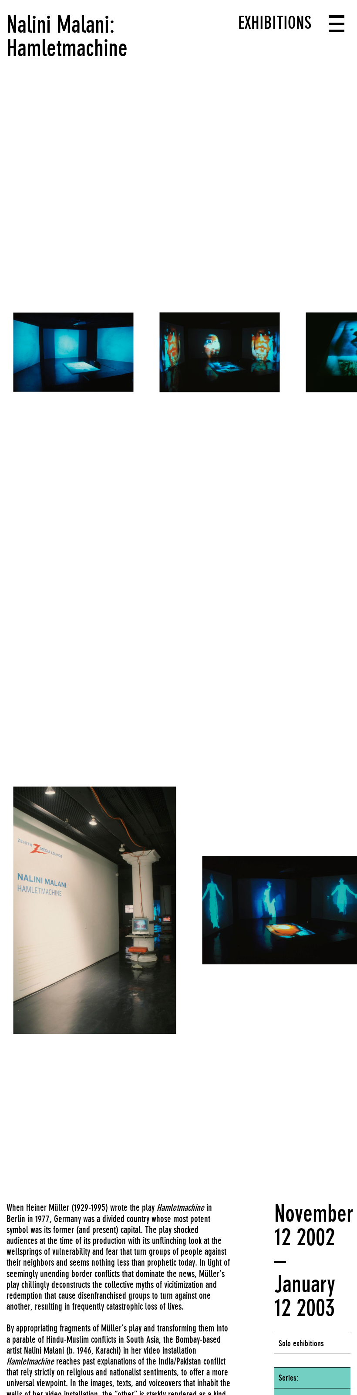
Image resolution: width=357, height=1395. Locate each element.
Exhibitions (274, 23)
